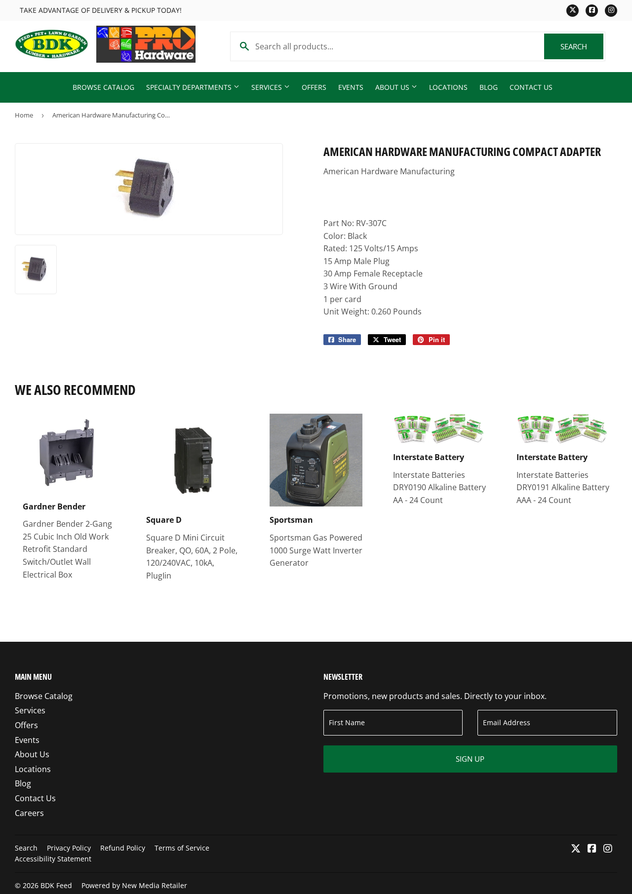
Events (350, 87)
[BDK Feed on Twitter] (576, 849)
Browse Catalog (103, 87)
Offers (314, 87)
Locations (448, 87)
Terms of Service (182, 848)
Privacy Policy (69, 848)
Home (24, 115)
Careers (29, 813)
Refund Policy (122, 848)
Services (267, 87)
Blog (488, 87)
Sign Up (470, 759)
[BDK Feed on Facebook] (592, 849)
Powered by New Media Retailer (134, 885)
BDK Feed (56, 885)
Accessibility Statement (53, 858)
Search (581, 46)
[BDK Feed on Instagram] (607, 849)
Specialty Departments (190, 87)
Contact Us (531, 87)
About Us (393, 87)
